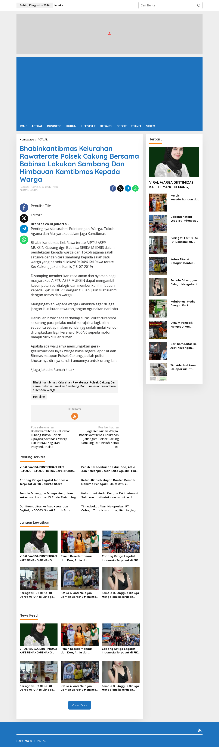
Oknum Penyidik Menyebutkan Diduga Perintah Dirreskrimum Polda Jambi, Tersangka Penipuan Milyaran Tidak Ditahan (184, 324)
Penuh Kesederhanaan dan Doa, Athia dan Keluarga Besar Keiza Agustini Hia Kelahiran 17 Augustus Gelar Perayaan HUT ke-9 (108, 469)
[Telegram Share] (128, 188)
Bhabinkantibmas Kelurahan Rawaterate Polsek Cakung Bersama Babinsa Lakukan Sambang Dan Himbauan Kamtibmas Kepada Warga (74, 386)
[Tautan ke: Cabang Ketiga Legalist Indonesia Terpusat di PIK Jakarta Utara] (158, 223)
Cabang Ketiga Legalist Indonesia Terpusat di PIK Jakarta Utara (44, 482)
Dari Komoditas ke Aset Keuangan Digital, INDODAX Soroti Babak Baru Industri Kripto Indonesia (45, 508)
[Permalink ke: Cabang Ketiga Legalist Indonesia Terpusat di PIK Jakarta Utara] (121, 541)
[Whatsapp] (135, 188)
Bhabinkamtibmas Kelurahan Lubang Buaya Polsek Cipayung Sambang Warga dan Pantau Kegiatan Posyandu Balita (51, 437)
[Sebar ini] (113, 188)
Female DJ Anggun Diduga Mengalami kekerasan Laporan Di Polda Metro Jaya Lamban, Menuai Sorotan (49, 495)
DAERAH (34, 189)
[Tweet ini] (120, 188)
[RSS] (74, 416)
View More (79, 705)
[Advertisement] (109, 89)
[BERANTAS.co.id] (109, 33)
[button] (199, 5)
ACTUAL (24, 189)
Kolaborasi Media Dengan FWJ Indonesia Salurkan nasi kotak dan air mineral (110, 495)
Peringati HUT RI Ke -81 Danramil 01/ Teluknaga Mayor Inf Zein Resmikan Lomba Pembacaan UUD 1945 (37, 595)
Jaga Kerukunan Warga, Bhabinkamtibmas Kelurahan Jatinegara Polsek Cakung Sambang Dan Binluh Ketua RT (99, 437)
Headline (39, 397)
